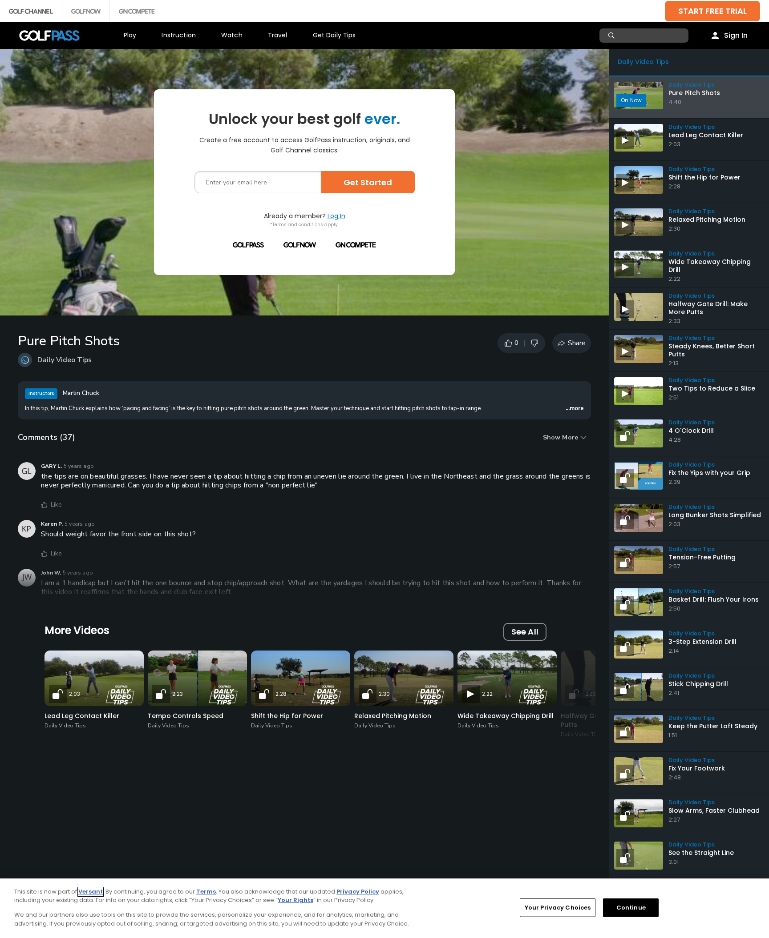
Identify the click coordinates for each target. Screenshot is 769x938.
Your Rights (295, 900)
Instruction (179, 35)
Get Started (368, 182)
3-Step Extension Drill (702, 641)
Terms (206, 891)
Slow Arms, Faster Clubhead (714, 810)
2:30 (384, 694)
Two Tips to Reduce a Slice (711, 388)
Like (56, 504)
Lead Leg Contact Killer (82, 715)
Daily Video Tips (64, 360)
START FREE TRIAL (712, 10)
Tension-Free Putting (702, 557)
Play (130, 35)
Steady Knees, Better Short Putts (711, 350)
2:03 (74, 694)
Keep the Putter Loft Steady (712, 726)
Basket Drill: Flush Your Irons (713, 599)
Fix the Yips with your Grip (709, 472)
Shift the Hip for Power (287, 715)
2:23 (177, 694)
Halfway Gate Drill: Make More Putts (708, 307)
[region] (384, 908)
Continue (631, 907)
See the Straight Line (701, 852)
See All (524, 631)
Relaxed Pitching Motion (392, 715)
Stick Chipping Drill (698, 683)
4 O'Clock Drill (691, 430)
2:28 (281, 694)
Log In (336, 216)
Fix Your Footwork (696, 768)
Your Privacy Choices (558, 907)
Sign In (736, 35)
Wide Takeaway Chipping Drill (505, 715)
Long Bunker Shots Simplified (714, 515)
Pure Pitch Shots (694, 92)
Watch (232, 35)
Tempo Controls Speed (185, 715)
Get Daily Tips (334, 35)
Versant (90, 891)
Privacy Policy (357, 891)
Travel (277, 35)
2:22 (487, 694)
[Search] (612, 35)
